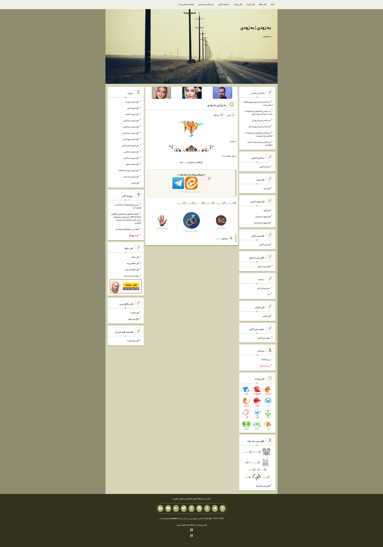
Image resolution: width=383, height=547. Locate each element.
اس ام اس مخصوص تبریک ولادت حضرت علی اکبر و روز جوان (258, 112)
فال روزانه (238, 4)
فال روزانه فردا (133, 340)
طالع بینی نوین (133, 319)
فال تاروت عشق (132, 164)
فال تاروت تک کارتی (131, 120)
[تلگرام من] (215, 508)
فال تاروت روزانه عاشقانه (128, 170)
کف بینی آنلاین (264, 244)
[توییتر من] (184, 508)
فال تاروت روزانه (132, 102)
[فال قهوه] (210, 204)
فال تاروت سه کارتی (131, 127)
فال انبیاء (266, 188)
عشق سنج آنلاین (263, 338)
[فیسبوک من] (207, 508)
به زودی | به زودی (255, 27)
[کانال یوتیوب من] (168, 508)
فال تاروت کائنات (132, 114)
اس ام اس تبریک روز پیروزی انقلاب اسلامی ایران (258, 103)
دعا (184, 162)
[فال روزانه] (220, 204)
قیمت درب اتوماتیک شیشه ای (127, 229)
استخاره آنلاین (223, 4)
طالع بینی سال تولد (263, 485)
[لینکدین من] (160, 508)
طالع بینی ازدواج (264, 266)
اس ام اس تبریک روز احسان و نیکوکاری (260, 143)
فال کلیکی (266, 316)
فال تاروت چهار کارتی (130, 133)
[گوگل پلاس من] (176, 508)
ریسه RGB (266, 359)
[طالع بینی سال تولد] (257, 465)
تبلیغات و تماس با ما (186, 4)
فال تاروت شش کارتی (130, 145)
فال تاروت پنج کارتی (131, 139)
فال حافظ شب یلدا (132, 269)
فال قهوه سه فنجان (262, 216)
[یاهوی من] (223, 508)
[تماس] (191, 508)
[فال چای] (190, 204)
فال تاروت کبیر (133, 108)
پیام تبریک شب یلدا (131, 276)
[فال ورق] (181, 204)
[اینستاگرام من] (199, 508)
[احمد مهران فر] (222, 93)
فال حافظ (262, 4)
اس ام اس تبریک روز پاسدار (259, 126)
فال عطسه (135, 312)
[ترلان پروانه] (192, 93)
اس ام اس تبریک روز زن (261, 120)
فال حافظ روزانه (133, 263)
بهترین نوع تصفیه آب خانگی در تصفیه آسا (127, 206)
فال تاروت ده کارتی (131, 158)
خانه (272, 4)
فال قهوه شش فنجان (262, 223)
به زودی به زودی (217, 105)
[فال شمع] (200, 204)
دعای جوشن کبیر (263, 288)
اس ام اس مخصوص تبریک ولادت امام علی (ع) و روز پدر (258, 134)
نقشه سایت (181, 525)
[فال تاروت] (231, 204)
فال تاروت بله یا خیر (131, 177)
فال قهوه (266, 210)
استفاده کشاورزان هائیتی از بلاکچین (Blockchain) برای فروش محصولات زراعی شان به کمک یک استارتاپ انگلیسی (126, 218)
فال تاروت (251, 4)
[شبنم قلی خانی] (161, 93)
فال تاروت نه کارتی (131, 152)
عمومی (218, 238)
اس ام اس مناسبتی (206, 4)
